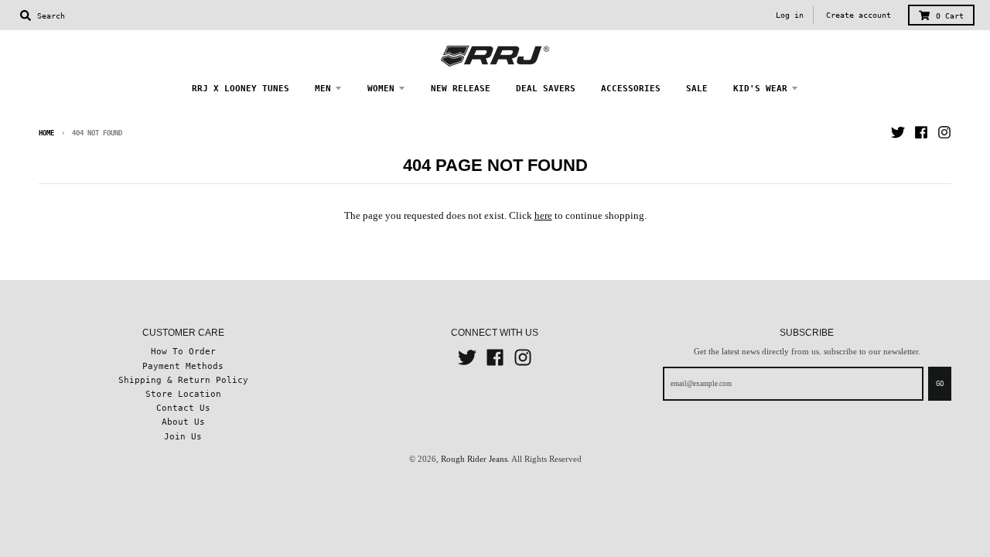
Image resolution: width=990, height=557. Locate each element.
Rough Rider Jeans (474, 458)
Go (940, 384)
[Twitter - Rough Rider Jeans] (898, 132)
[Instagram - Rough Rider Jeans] (944, 132)
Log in (790, 15)
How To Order (183, 351)
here (543, 215)
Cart (950, 16)
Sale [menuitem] (697, 88)
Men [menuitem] (323, 88)
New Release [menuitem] (460, 88)
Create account (858, 15)
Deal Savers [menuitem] (545, 88)
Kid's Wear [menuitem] (760, 88)
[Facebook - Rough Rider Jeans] (921, 132)
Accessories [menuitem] (631, 88)
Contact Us (183, 407)
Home (46, 133)
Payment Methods (183, 366)
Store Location (183, 393)
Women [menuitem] (380, 88)
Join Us (183, 436)
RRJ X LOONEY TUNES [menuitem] (240, 88)
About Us (183, 421)
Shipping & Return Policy (183, 379)
